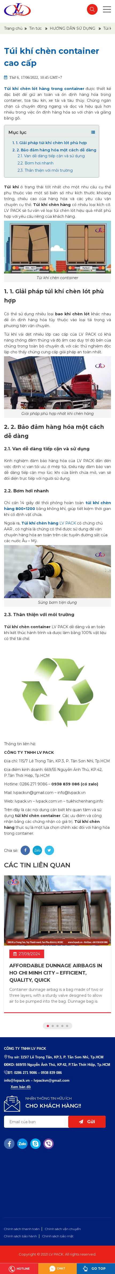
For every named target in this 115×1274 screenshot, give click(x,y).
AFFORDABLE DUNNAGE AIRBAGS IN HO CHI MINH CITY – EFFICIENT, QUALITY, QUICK (55, 973)
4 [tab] (62, 1026)
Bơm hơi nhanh (35, 163)
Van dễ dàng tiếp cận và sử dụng (51, 155)
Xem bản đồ (21, 1087)
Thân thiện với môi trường (45, 170)
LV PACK (48, 523)
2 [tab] (53, 1026)
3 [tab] (57, 1026)
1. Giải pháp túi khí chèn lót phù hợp (49, 142)
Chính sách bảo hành (20, 1236)
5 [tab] (67, 1026)
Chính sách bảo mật (58, 1236)
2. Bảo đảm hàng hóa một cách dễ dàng (54, 150)
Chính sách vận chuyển (63, 1229)
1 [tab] (48, 1026)
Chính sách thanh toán (22, 1229)
